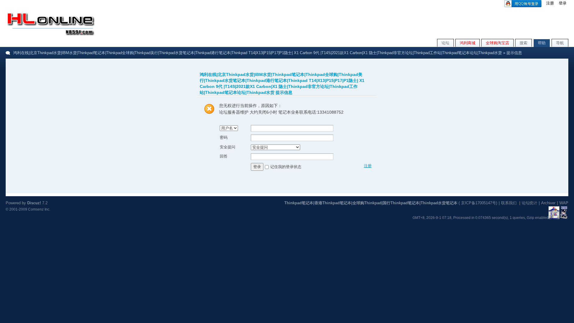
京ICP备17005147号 (478, 203)
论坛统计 (529, 203)
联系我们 (509, 203)
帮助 (542, 43)
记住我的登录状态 (285, 166)
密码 (224, 137)
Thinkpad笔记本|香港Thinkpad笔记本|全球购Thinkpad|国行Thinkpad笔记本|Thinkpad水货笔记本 (370, 203)
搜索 (523, 43)
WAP (563, 203)
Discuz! (34, 203)
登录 (563, 3)
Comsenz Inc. (39, 209)
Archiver (548, 203)
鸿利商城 (467, 43)
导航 (560, 43)
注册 (550, 3)
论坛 (445, 43)
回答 (224, 156)
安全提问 (227, 147)
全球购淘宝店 (497, 43)
